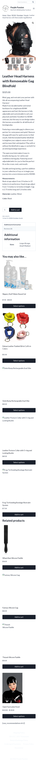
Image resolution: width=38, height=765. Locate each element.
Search (34, 2)
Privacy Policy (28, 744)
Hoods (21, 218)
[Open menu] (34, 8)
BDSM (11, 218)
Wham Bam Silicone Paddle (12, 558)
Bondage (15, 218)
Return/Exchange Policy (19, 740)
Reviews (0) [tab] (8, 229)
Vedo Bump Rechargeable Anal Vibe (15, 401)
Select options (19, 306)
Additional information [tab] (12, 225)
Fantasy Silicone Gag (10, 608)
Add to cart (15, 210)
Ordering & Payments (12, 744)
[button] (33, 23)
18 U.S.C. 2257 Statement (19, 736)
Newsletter (19, 748)
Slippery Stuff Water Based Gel (14, 294)
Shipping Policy (19, 733)
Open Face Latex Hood (11, 707)
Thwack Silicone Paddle (11, 657)
